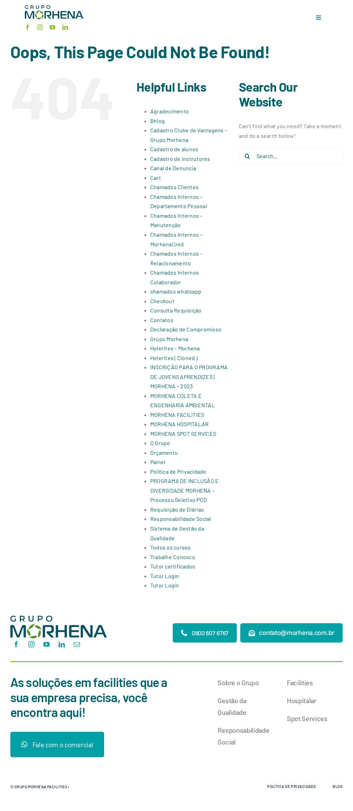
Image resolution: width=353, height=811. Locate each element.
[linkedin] (65, 27)
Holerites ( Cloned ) (174, 358)
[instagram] (40, 27)
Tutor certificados (172, 566)
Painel (157, 462)
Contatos (161, 320)
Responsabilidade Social (180, 518)
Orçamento (164, 452)
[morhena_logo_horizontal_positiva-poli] (58, 618)
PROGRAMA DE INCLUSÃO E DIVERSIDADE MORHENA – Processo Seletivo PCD (184, 490)
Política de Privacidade (178, 471)
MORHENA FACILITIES (177, 414)
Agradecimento (169, 111)
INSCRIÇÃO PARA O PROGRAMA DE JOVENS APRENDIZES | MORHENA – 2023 (189, 376)
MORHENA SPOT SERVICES (183, 433)
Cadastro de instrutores (180, 158)
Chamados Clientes (174, 187)
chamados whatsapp (175, 291)
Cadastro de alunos (174, 149)
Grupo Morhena (169, 339)
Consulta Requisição (176, 310)
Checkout (162, 301)
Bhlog (157, 120)
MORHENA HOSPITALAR (179, 424)
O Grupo (160, 443)
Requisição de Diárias (177, 509)
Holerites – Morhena (175, 348)
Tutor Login (164, 576)
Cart (155, 177)
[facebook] (27, 27)
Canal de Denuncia (173, 168)
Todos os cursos (170, 547)
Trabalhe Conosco (172, 557)
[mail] (77, 644)
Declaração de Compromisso (185, 329)
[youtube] (52, 27)
